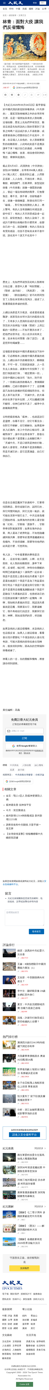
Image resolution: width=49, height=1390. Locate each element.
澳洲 (24, 1328)
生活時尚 (40, 1345)
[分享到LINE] (12, 95)
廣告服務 (27, 1299)
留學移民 (40, 1341)
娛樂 (15, 1324)
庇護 (12, 770)
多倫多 (34, 1320)
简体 (35, 3)
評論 (37, 9)
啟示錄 (21, 770)
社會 (10, 1328)
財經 (10, 1324)
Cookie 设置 (24, 1384)
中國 (18, 9)
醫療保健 (30, 1345)
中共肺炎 (14, 765)
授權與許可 (26, 1294)
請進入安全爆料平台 (24, 1134)
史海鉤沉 (6, 1350)
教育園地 (6, 1354)
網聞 (15, 1328)
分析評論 (39, 775)
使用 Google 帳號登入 (26, 746)
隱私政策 (27, 753)
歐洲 (33, 1324)
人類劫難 (26, 765)
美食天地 (40, 1350)
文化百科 (6, 1341)
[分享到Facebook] (5, 95)
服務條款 (37, 1294)
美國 (24, 9)
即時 (11, 9)
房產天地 (30, 1341)
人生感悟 (6, 1345)
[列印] (31, 95)
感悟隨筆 (12, 15)
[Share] (19, 958)
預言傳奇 (17, 1354)
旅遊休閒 (30, 1354)
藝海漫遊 (6, 1358)
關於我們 (14, 1294)
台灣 (44, 9)
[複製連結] (25, 95)
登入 (43, 3)
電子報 (5, 1294)
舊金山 (34, 1316)
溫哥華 (25, 1324)
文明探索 (17, 1341)
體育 (4, 1328)
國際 (31, 9)
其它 (33, 1328)
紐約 (24, 1316)
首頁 (5, 9)
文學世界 (17, 1345)
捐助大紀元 (38, 1299)
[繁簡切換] (44, 95)
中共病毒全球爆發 (24, 775)
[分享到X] (18, 95)
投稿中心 (17, 1299)
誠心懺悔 (38, 765)
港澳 (15, 1320)
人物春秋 (17, 1350)
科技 (4, 1324)
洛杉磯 (25, 1320)
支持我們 (24, 1268)
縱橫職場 (30, 1350)
